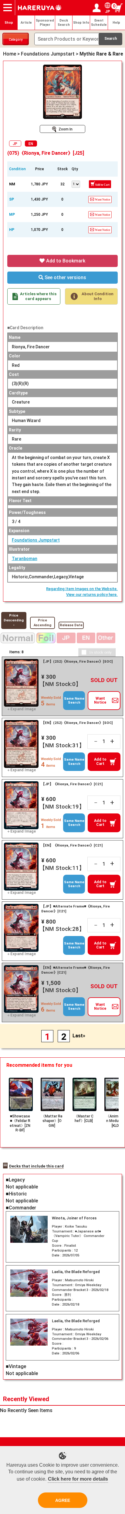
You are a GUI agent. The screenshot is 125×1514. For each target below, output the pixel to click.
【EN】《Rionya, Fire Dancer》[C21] (72, 845)
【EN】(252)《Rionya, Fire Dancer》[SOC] (77, 723)
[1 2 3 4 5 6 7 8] (76, 183)
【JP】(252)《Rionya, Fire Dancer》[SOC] (77, 661)
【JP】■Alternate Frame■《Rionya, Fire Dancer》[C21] (75, 908)
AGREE (62, 1500)
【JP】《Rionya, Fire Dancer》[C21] (72, 784)
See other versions (64, 277)
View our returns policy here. (92, 594)
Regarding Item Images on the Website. (82, 588)
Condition (17, 169)
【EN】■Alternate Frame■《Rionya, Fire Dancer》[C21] (75, 970)
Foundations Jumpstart (36, 540)
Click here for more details (78, 1479)
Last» (79, 1036)
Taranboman (24, 558)
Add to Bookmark (65, 261)
